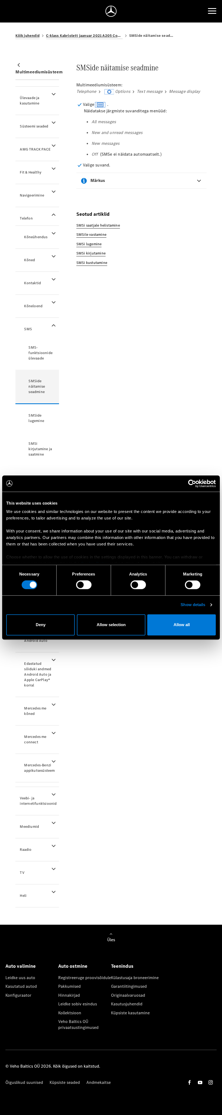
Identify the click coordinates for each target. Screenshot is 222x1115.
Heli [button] (23, 895)
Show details (193, 605)
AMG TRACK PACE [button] (35, 149)
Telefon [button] (26, 218)
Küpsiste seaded (65, 1082)
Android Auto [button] (35, 640)
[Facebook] (189, 1082)
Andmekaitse (98, 1082)
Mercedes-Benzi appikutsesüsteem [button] (39, 768)
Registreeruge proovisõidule (84, 977)
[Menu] (212, 11)
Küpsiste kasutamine (130, 1013)
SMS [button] (28, 329)
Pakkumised (69, 986)
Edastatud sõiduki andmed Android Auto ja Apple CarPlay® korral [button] (37, 674)
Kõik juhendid (27, 35)
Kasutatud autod (21, 986)
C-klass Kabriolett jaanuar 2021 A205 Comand (84, 35)
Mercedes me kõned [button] (35, 711)
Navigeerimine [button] (32, 195)
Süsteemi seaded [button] (34, 126)
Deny (40, 624)
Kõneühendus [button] (35, 237)
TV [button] (22, 872)
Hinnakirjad (69, 995)
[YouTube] (200, 1082)
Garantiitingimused (129, 986)
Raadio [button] (25, 849)
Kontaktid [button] (32, 283)
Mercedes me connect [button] (35, 739)
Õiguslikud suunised (24, 1082)
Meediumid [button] (29, 826)
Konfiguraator (18, 995)
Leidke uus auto (20, 977)
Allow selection (111, 624)
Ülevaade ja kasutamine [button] (29, 100)
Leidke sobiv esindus (77, 1004)
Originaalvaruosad (128, 995)
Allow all (182, 624)
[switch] (84, 585)
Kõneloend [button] (33, 306)
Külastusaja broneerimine (135, 977)
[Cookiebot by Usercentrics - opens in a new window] (192, 483)
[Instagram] (210, 1082)
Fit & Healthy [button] (30, 172)
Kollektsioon (69, 1013)
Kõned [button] (29, 260)
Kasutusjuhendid (126, 1004)
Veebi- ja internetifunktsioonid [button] (38, 801)
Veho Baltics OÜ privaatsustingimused (78, 1024)
